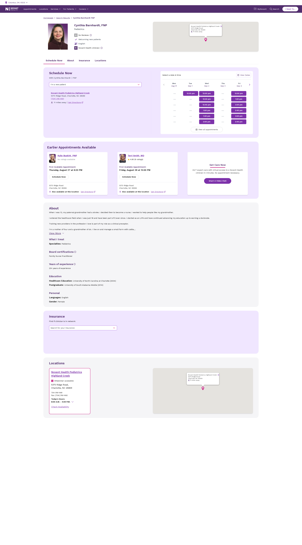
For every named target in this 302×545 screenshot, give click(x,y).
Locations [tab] (100, 60)
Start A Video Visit (217, 181)
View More (55, 233)
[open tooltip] (90, 35)
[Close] (221, 26)
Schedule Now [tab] (54, 60)
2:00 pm (206, 122)
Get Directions (87, 192)
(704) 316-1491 (57, 99)
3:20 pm (238, 116)
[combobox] (95, 84)
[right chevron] (249, 84)
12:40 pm (207, 105)
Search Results (63, 18)
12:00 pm (207, 93)
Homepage (48, 18)
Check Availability (60, 407)
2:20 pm (238, 105)
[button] (205, 39)
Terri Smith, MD (136, 155)
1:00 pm (206, 110)
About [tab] (70, 60)
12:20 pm (191, 93)
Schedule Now (59, 177)
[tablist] (151, 60)
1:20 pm (238, 99)
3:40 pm (238, 122)
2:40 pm (238, 110)
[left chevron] (163, 84)
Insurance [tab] (84, 60)
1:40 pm (206, 116)
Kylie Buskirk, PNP (67, 155)
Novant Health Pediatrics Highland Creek (70, 93)
